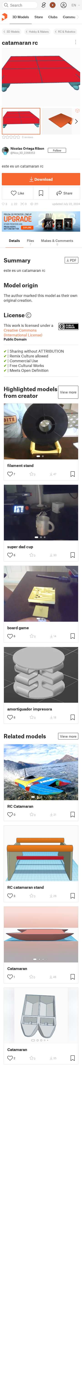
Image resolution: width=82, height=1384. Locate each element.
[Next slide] (76, 121)
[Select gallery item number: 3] (45, 537)
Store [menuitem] (38, 17)
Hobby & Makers (39, 31)
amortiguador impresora (29, 709)
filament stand (20, 465)
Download (43, 179)
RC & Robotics (66, 31)
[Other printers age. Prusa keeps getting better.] (41, 221)
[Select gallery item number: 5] (48, 797)
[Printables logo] (4, 17)
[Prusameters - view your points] (53, 5)
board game (18, 628)
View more (68, 392)
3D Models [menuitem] (20, 17)
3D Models (13, 31)
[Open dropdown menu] (75, 42)
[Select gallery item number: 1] (38, 456)
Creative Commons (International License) (23, 334)
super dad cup (20, 547)
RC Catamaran (20, 806)
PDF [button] (73, 260)
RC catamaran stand (25, 887)
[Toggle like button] (10, 474)
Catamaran (17, 968)
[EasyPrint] (43, 5)
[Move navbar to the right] (77, 17)
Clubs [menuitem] (52, 17)
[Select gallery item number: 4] (45, 797)
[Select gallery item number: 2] (43, 456)
